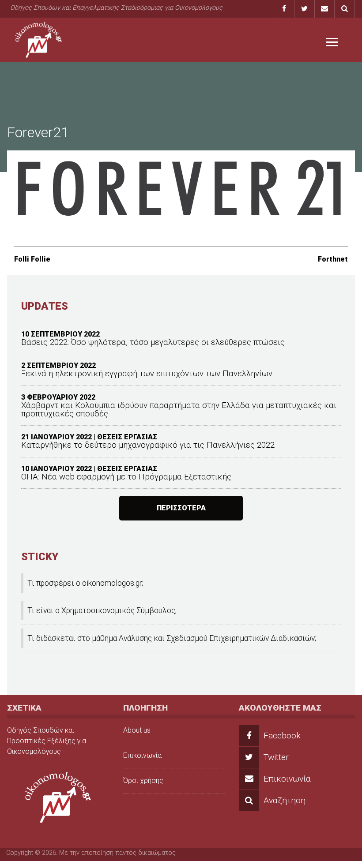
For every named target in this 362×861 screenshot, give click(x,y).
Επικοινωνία (142, 755)
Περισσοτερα (181, 508)
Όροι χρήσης (143, 780)
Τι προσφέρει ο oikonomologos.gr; (85, 583)
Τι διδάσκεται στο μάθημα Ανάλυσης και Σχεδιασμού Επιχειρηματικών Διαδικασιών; (171, 638)
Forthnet (333, 259)
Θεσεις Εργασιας (127, 437)
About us (137, 730)
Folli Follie (32, 259)
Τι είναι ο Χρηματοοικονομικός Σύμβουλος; (102, 610)
